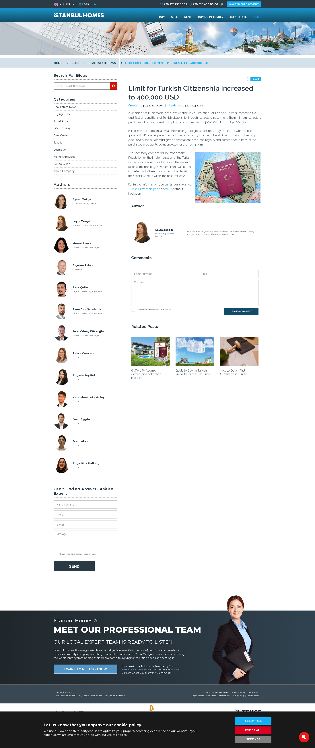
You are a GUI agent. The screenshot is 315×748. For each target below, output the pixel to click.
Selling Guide (62, 164)
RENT (188, 17)
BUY (162, 17)
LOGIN (85, 4)
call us (168, 189)
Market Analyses (64, 156)
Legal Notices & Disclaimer (204, 696)
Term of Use (89, 553)
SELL (174, 17)
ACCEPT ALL (253, 721)
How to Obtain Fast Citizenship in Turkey (233, 372)
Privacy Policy (238, 696)
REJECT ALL (253, 730)
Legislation (60, 149)
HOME (58, 63)
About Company (64, 171)
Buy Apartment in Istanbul (90, 696)
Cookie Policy (253, 696)
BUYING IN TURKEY (210, 17)
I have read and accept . (77, 553)
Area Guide (61, 135)
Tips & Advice (62, 121)
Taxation (59, 142)
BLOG (75, 63)
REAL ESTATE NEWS (102, 63)
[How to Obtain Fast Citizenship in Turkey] (239, 365)
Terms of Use (224, 696)
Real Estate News (65, 107)
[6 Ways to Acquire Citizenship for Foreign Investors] (150, 365)
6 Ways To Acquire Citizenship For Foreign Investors (146, 374)
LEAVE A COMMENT (241, 311)
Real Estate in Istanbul (65, 696)
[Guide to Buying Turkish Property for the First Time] (195, 365)
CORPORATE (238, 17)
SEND (74, 566)
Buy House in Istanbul (115, 696)
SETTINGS (253, 739)
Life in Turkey (62, 128)
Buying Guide (62, 114)
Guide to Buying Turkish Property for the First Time (193, 372)
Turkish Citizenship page (144, 189)
